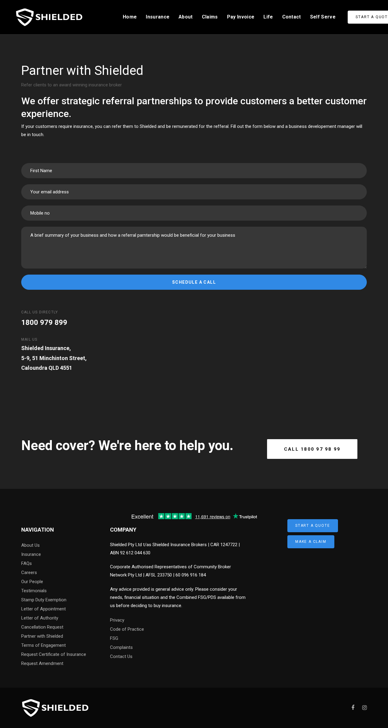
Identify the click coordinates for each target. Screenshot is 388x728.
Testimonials (34, 590)
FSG (114, 638)
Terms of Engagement (43, 645)
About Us (30, 545)
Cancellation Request (42, 627)
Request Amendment (42, 663)
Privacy (117, 620)
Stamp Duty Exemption (43, 600)
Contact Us (121, 656)
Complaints (121, 647)
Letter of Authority (39, 618)
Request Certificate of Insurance (53, 654)
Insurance (31, 554)
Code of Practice (127, 629)
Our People (32, 581)
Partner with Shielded (42, 636)
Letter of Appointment (43, 609)
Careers (29, 572)
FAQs (26, 563)
